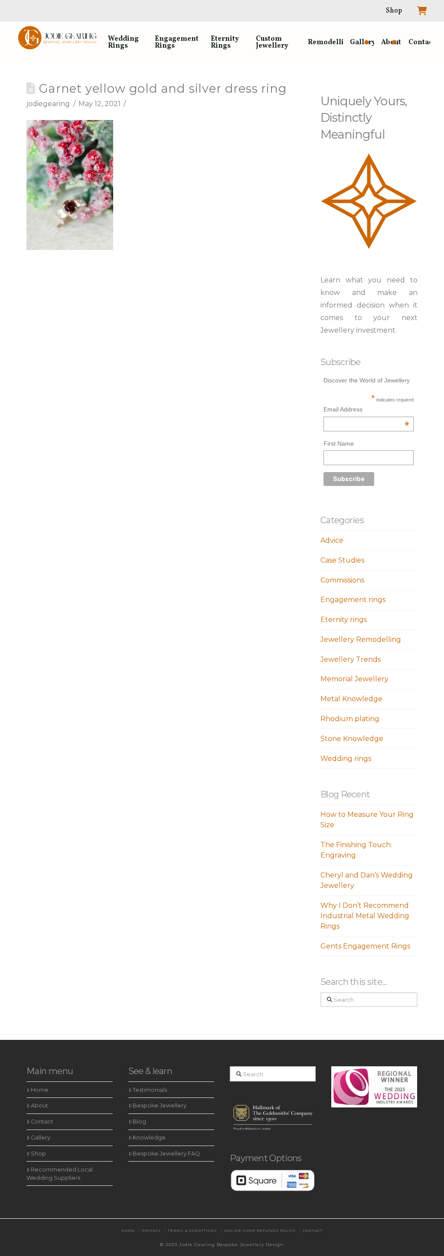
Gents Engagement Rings (365, 946)
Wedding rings (345, 758)
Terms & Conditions (192, 1230)
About (39, 1105)
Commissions (342, 580)
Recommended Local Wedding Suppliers (59, 1173)
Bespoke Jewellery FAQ (166, 1153)
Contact (42, 1121)
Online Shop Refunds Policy (260, 1230)
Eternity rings (343, 619)
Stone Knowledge (351, 739)
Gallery (40, 1137)
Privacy (151, 1230)
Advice (331, 540)
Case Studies (342, 560)
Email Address (366, 410)
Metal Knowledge (351, 699)
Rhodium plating (349, 719)
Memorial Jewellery (354, 679)
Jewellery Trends (350, 659)
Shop (38, 1153)
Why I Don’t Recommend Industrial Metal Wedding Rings (364, 915)
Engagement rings (352, 600)
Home (40, 1090)
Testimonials (150, 1090)
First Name (338, 443)
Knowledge (149, 1137)
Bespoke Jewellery (159, 1105)
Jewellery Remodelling (360, 639)
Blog (139, 1121)
